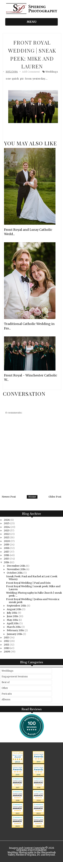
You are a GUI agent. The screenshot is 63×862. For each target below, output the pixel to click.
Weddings (52, 71)
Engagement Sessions (15, 676)
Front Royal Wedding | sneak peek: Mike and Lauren (33, 588)
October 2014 (15, 572)
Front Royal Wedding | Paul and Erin (28, 582)
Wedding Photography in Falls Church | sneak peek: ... (34, 594)
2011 (7, 644)
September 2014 (17, 605)
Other (5, 688)
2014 (7, 562)
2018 (7, 548)
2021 (7, 537)
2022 (7, 534)
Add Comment (31, 71)
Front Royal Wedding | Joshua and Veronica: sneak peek (32, 601)
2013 (7, 637)
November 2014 (16, 569)
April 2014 (13, 623)
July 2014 (12, 612)
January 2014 (15, 634)
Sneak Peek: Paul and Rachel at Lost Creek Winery (31, 578)
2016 (7, 555)
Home (32, 496)
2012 (7, 641)
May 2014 (13, 619)
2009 (7, 651)
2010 (7, 648)
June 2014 (13, 616)
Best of (6, 682)
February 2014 (15, 630)
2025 (7, 523)
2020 (7, 541)
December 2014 (16, 565)
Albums (6, 699)
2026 (7, 519)
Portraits (7, 693)
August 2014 (14, 609)
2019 (7, 544)
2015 (7, 558)
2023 (7, 530)
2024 (7, 527)
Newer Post (9, 496)
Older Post (54, 496)
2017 (7, 551)
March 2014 (14, 626)
